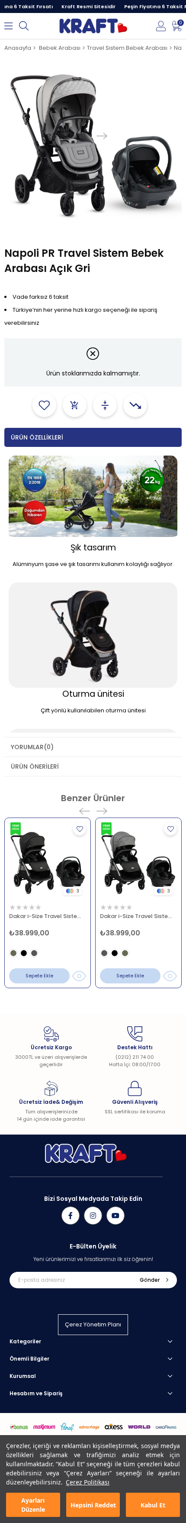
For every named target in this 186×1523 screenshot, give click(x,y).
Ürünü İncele (79, 976)
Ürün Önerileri (35, 766)
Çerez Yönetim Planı (93, 1324)
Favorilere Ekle (79, 828)
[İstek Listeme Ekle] (75, 405)
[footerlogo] (86, 1153)
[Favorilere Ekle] (44, 405)
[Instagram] (93, 1215)
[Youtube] (115, 1215)
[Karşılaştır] (105, 405)
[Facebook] (70, 1215)
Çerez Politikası (87, 1482)
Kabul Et (153, 1505)
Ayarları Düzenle (33, 1504)
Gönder (150, 1280)
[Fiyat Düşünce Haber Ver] (135, 405)
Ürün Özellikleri (37, 437)
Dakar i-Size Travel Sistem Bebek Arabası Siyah (47, 916)
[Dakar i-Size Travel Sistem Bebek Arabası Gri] (138, 860)
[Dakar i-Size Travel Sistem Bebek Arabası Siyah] (47, 860)
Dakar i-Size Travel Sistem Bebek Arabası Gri (138, 916)
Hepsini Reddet (93, 1505)
